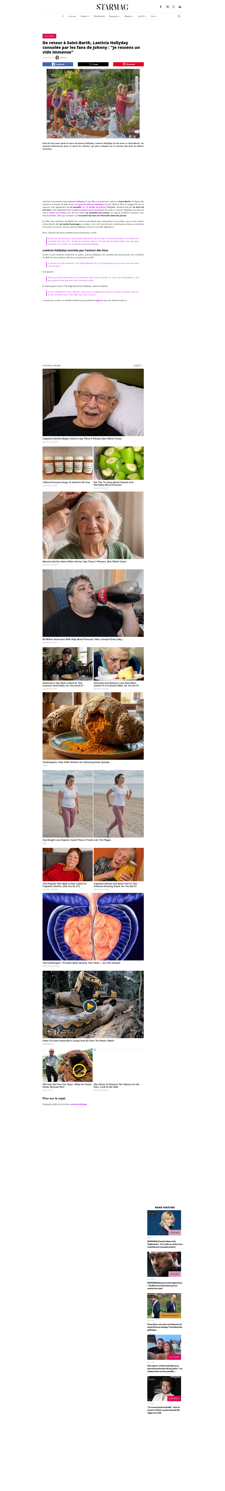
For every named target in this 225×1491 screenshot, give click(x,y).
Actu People (174, 1357)
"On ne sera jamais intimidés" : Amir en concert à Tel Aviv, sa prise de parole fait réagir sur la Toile (163, 1410)
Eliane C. (63, 58)
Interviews (174, 1232)
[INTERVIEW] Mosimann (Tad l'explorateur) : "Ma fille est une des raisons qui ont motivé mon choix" (164, 1286)
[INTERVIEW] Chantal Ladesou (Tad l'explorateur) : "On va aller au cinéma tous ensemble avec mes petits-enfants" (164, 1244)
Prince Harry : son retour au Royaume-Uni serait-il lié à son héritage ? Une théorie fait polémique (164, 1327)
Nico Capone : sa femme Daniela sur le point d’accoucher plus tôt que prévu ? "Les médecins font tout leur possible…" (164, 1368)
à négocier (98, 300)
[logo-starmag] (112, 7)
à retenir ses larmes (57, 212)
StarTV (141, 16)
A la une (72, 16)
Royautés (113, 16)
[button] (160, 9)
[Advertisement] (112, 25)
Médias (128, 16)
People (84, 16)
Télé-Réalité (99, 16)
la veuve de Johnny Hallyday (89, 204)
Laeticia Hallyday (76, 201)
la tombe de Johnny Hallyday (101, 207)
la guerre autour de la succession (88, 210)
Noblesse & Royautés (170, 1315)
